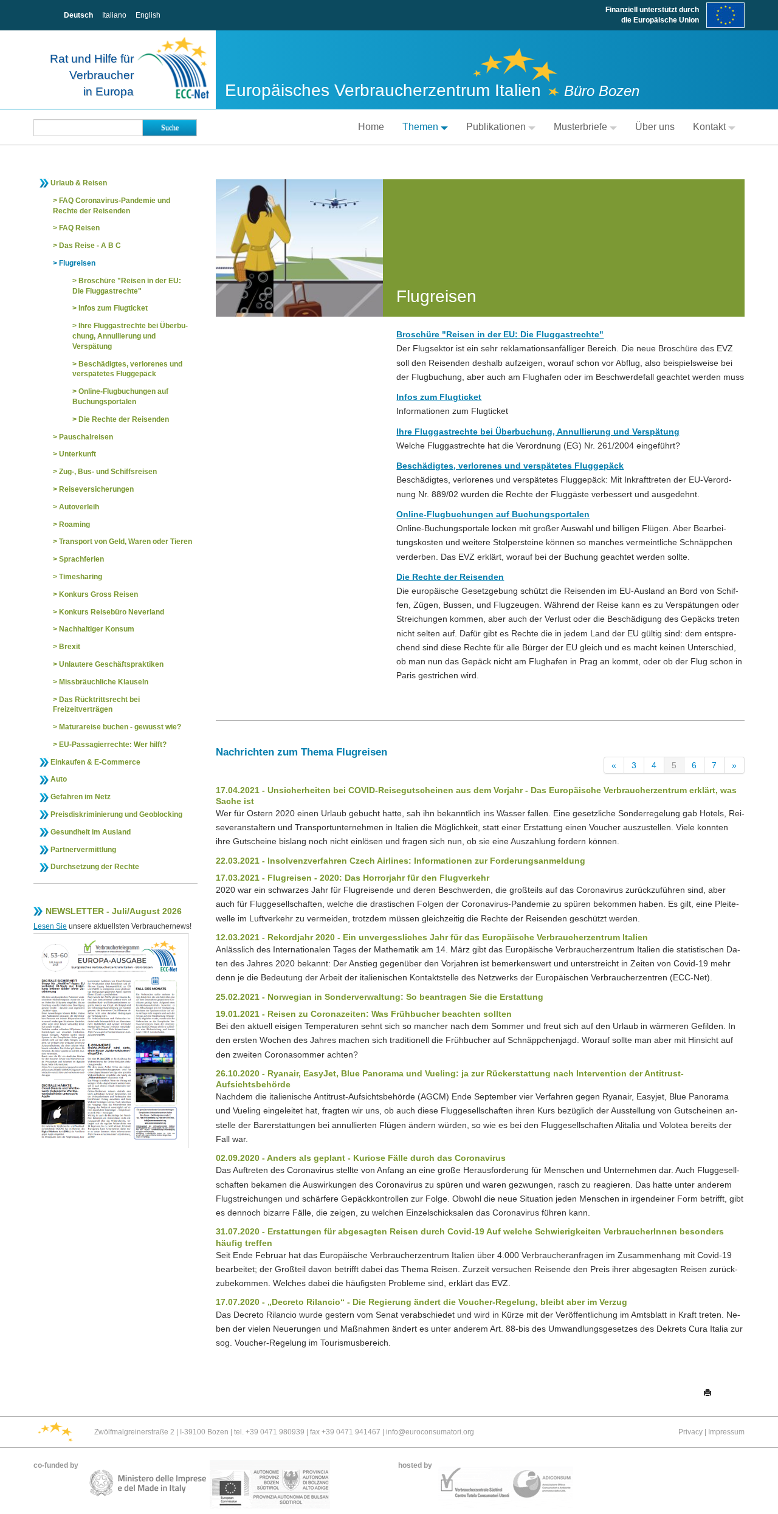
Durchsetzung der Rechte (94, 866)
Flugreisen (77, 263)
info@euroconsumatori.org (430, 1432)
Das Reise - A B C (90, 245)
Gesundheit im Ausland (90, 832)
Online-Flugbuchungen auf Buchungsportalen (120, 396)
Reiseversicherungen (96, 489)
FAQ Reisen (79, 228)
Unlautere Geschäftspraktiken (111, 664)
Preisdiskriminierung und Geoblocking (116, 814)
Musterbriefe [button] (580, 127)
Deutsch (78, 15)
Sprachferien (81, 559)
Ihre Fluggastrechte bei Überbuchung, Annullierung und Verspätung (130, 336)
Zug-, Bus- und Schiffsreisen (108, 471)
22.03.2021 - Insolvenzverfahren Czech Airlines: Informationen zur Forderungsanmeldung (400, 860)
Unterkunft (77, 454)
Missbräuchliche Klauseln (103, 682)
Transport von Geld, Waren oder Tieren (125, 541)
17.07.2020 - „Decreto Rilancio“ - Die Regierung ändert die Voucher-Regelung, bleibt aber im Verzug (421, 1302)
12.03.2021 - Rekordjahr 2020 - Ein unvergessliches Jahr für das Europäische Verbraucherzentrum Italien (432, 937)
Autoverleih (79, 507)
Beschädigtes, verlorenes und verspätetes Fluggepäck (127, 369)
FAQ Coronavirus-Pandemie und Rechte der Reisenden (111, 205)
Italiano (114, 15)
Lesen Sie (50, 926)
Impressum (726, 1432)
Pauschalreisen (86, 437)
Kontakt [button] (709, 127)
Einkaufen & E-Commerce (95, 762)
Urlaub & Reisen (78, 183)
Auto (58, 779)
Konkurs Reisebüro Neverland (111, 612)
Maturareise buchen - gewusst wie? (120, 727)
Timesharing (80, 577)
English (148, 15)
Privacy (690, 1432)
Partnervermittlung (83, 849)
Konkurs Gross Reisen (98, 594)
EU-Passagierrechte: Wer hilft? (113, 744)
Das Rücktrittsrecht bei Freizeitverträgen (96, 704)
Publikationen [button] (496, 127)
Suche (170, 127)
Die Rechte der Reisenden (123, 419)
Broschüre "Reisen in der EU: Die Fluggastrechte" (126, 286)
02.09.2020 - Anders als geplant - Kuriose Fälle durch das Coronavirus (361, 1158)
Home (371, 127)
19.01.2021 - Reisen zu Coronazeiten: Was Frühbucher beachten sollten (364, 1014)
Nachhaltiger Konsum (96, 629)
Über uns (655, 127)
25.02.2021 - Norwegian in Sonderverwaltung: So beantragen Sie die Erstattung (379, 997)
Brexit (69, 646)
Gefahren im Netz (80, 797)
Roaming (74, 524)
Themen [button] (420, 127)
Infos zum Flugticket (113, 308)
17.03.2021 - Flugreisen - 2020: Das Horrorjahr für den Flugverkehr (352, 878)
